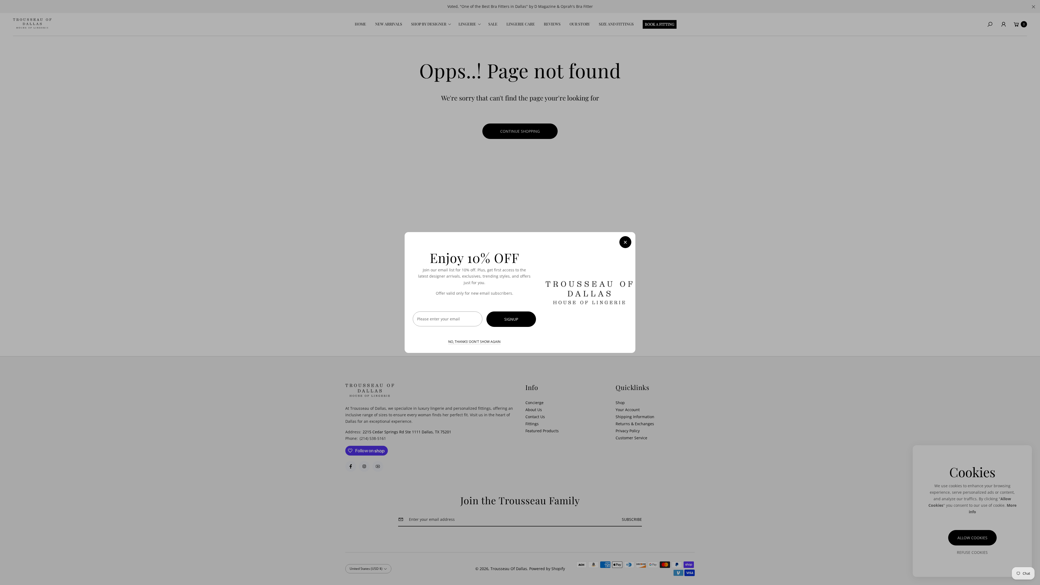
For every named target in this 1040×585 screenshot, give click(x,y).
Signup (511, 319)
